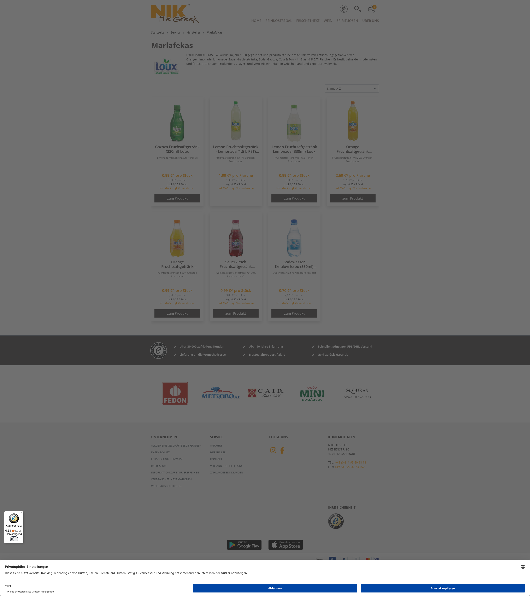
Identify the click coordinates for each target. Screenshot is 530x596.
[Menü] (20, 513)
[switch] (14, 538)
